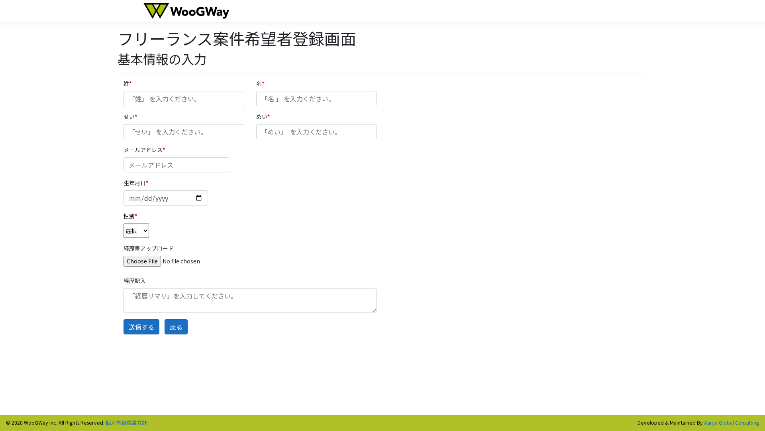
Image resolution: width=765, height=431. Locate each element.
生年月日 (135, 183)
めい (261, 117)
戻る (176, 327)
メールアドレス (143, 150)
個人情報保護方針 (126, 422)
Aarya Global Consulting (731, 422)
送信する (141, 327)
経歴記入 (135, 281)
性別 (129, 216)
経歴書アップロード (149, 248)
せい (129, 117)
